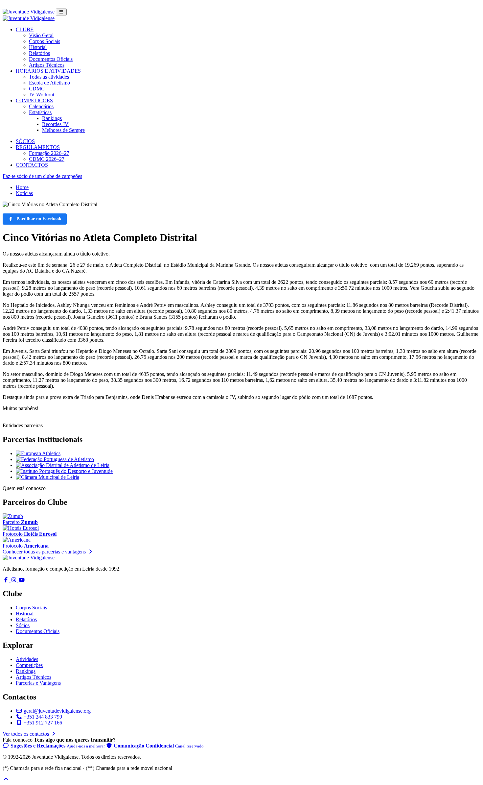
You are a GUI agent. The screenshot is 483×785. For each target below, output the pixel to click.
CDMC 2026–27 (46, 159)
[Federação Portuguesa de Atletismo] (55, 459)
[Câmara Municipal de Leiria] (47, 477)
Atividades (27, 659)
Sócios (23, 625)
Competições (29, 665)
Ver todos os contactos (26, 734)
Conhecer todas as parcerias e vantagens (45, 551)
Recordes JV (55, 124)
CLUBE (25, 29)
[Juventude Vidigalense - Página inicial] (29, 11)
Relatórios (39, 53)
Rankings (52, 118)
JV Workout (41, 94)
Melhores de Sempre (63, 130)
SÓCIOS (25, 141)
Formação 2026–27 (49, 153)
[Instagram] (14, 580)
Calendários (41, 106)
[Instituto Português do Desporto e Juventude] (64, 471)
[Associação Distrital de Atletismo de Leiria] (62, 465)
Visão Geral (41, 35)
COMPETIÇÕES (34, 100)
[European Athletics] (38, 453)
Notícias (24, 193)
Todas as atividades (49, 77)
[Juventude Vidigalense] (29, 557)
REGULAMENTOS (38, 147)
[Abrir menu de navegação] (61, 12)
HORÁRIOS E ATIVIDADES (48, 71)
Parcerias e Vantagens (38, 683)
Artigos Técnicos (46, 65)
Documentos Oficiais (51, 59)
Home (22, 187)
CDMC (37, 88)
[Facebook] (7, 580)
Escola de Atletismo (49, 83)
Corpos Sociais (44, 41)
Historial (38, 47)
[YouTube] (21, 580)
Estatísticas (40, 112)
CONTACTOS (32, 165)
